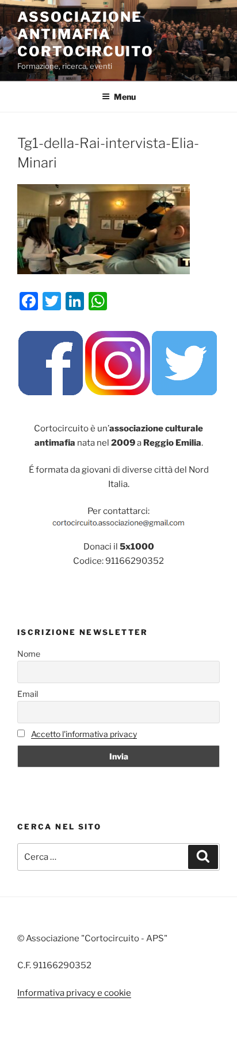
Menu (125, 97)
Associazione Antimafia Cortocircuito (85, 34)
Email (27, 694)
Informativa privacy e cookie (74, 993)
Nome (28, 653)
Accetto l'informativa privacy (84, 734)
